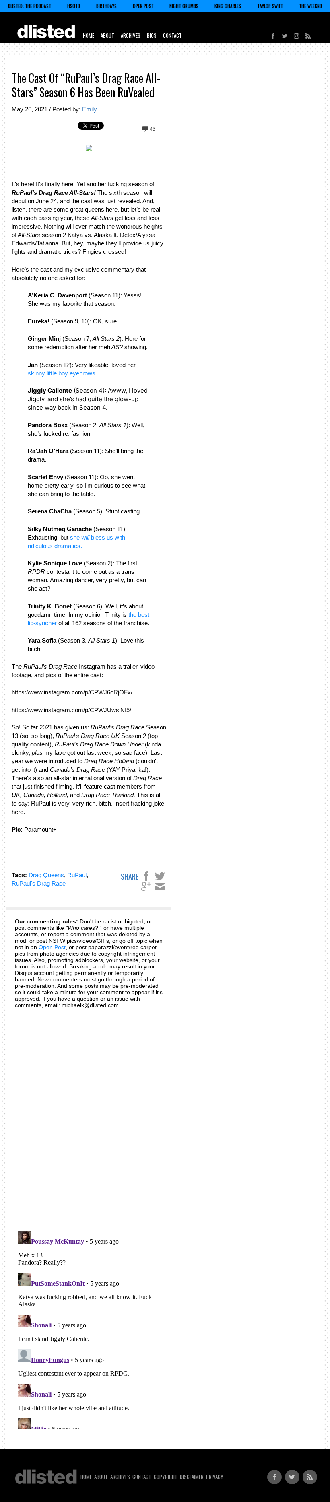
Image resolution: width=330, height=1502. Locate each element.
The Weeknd (310, 6)
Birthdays (106, 6)
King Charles (227, 6)
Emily (89, 109)
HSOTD (73, 6)
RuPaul (77, 875)
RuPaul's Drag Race (39, 883)
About (107, 35)
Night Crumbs (183, 6)
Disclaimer (192, 1477)
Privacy (214, 1477)
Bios (152, 35)
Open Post (143, 6)
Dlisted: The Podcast (29, 6)
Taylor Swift (270, 6)
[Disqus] (89, 1115)
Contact (172, 35)
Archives (130, 35)
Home (88, 35)
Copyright (165, 1477)
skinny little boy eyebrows (61, 373)
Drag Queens (46, 875)
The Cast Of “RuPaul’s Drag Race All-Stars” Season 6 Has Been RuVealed (86, 85)
